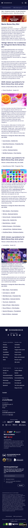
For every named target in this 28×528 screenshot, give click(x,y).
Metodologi (5, 380)
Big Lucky (5, 357)
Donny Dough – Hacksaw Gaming (12, 217)
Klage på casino (18, 387)
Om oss (5, 372)
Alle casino (17, 362)
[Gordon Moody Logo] (9, 432)
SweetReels (6, 352)
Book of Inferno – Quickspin (10, 314)
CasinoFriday (6, 354)
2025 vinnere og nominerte (18, 7)
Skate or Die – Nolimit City (10, 220)
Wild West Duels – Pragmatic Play (12, 296)
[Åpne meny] (26, 3)
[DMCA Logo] (7, 524)
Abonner (21, 485)
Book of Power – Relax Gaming (11, 305)
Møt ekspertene (6, 382)
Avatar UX (3, 113)
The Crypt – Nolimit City (9, 302)
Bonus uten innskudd (20, 357)
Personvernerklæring (8, 377)
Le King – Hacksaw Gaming (10, 150)
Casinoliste (17, 344)
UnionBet (5, 349)
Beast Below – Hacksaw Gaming (11, 299)
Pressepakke (18, 380)
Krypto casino (18, 354)
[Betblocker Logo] (8, 437)
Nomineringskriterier (6, 7)
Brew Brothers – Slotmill (9, 223)
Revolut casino (18, 359)
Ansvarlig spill (18, 382)
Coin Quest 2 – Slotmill (9, 292)
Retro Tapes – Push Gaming (10, 289)
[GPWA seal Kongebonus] (22, 524)
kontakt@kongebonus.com (8, 412)
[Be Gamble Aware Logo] (9, 434)
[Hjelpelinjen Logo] (17, 432)
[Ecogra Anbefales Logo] (10, 524)
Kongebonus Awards (10, 11)
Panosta (5, 344)
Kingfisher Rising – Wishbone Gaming (13, 232)
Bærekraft (5, 385)
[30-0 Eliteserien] (25, 525)
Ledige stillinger (18, 370)
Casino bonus (18, 352)
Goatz (4, 359)
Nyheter (16, 372)
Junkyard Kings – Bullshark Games (12, 229)
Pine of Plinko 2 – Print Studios (11, 308)
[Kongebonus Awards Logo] (11, 455)
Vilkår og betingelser (17, 516)
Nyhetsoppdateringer (11, 467)
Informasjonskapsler (8, 375)
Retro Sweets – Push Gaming (10, 211)
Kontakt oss (6, 370)
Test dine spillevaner (19, 385)
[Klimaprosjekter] (18, 460)
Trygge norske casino (20, 349)
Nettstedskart (9, 516)
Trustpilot (4, 392)
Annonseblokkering (19, 377)
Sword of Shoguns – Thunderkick (12, 311)
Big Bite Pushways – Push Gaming (12, 153)
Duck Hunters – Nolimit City (10, 141)
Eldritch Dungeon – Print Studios (11, 226)
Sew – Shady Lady (7, 147)
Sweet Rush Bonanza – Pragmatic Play (13, 144)
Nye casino (17, 347)
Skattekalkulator (18, 375)
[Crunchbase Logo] (14, 399)
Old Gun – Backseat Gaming (10, 214)
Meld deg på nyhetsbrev (10, 479)
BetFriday (5, 347)
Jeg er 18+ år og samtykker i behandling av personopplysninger (13, 482)
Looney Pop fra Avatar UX (7, 263)
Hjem (2, 11)
